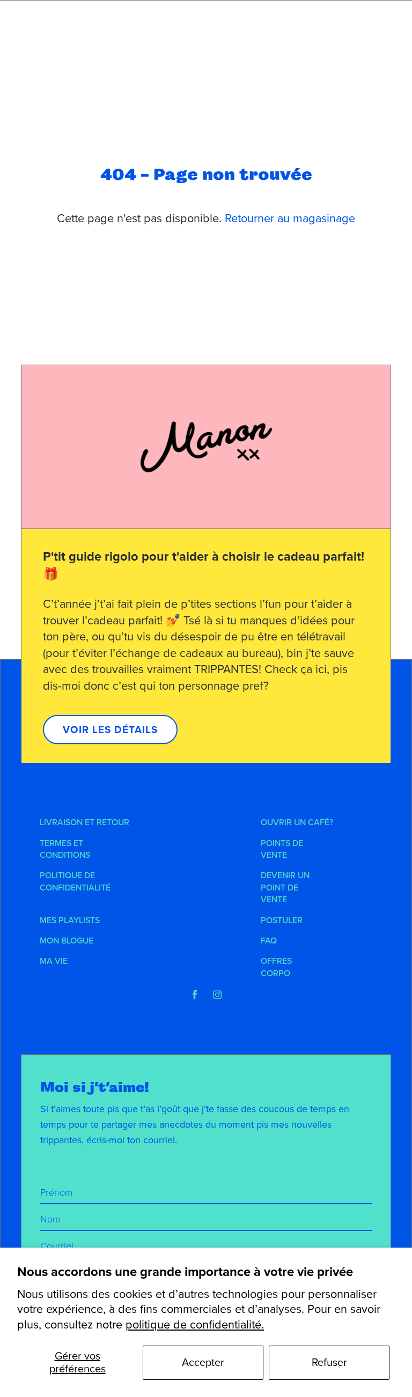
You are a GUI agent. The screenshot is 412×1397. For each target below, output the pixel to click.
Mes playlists (70, 920)
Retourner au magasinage (290, 218)
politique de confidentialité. (195, 1325)
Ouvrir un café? (297, 822)
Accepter (203, 1362)
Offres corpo (276, 967)
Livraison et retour (84, 822)
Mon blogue (66, 940)
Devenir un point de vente (285, 887)
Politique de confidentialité (75, 881)
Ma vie (54, 961)
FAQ (269, 940)
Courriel (56, 1246)
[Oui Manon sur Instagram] (217, 995)
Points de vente (282, 849)
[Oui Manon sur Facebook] (195, 995)
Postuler (282, 920)
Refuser (329, 1362)
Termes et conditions (65, 849)
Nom (50, 1219)
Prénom (56, 1192)
